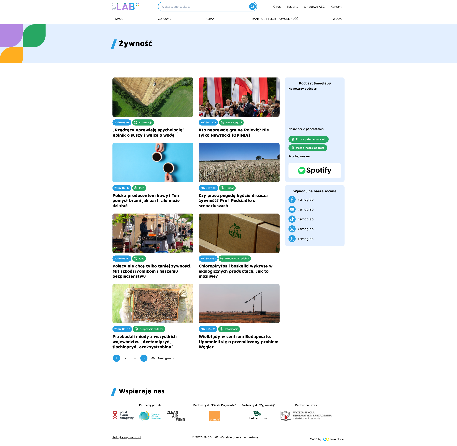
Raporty (292, 6)
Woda (337, 18)
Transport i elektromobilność (274, 18)
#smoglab (305, 199)
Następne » (166, 358)
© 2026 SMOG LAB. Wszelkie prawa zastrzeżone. (225, 437)
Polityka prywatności (126, 437)
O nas (277, 6)
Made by (315, 439)
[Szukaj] (252, 6)
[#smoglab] (292, 199)
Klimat (211, 18)
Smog (119, 18)
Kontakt (336, 6)
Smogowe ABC (314, 6)
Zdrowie (164, 18)
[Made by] (334, 439)
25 (153, 358)
